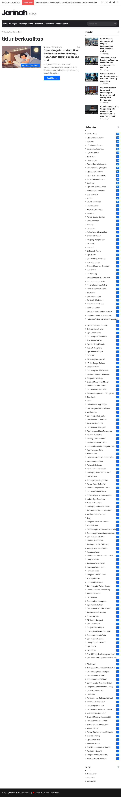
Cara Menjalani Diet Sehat (97, 337)
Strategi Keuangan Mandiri (97, 679)
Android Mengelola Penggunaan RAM (101, 654)
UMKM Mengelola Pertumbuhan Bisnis (101, 529)
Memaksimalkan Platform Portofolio (100, 457)
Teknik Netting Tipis (94, 348)
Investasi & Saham (94, 236)
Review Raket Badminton (96, 484)
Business (90, 141)
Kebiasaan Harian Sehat (96, 567)
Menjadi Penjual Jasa (95, 461)
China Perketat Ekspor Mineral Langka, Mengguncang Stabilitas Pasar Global (107, 45)
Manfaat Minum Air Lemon (97, 442)
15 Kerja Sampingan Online (97, 285)
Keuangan (13, 24)
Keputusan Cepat (93, 743)
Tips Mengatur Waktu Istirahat (98, 408)
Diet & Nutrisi (92, 160)
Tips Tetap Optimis (94, 333)
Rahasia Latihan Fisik (95, 423)
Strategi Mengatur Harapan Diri (99, 717)
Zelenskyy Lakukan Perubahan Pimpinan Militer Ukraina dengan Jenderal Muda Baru (66, 2)
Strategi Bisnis (92, 194)
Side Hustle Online (94, 296)
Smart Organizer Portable (96, 758)
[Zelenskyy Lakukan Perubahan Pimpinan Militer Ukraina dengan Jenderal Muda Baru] (91, 60)
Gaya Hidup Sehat (94, 202)
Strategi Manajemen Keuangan (98, 631)
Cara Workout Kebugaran (96, 427)
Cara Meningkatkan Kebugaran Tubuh (101, 446)
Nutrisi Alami (91, 270)
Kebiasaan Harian (93, 552)
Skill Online (91, 292)
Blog (88, 518)
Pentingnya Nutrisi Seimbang (98, 544)
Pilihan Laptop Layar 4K (96, 359)
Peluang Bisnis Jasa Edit (96, 439)
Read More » (52, 78)
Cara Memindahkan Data (96, 635)
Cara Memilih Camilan (95, 639)
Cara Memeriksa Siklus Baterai (98, 609)
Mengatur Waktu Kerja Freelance (99, 311)
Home (5, 32)
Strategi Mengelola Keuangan (98, 266)
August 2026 (92, 774)
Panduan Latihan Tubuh (96, 702)
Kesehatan (39, 24)
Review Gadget (92, 728)
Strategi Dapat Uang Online (97, 480)
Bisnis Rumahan (93, 221)
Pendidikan (49, 24)
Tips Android (91, 646)
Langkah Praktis (93, 559)
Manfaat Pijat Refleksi (95, 541)
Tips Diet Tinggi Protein (96, 344)
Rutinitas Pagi (92, 274)
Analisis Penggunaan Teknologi (98, 747)
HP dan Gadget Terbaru (96, 363)
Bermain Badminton (94, 435)
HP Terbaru (91, 228)
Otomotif (90, 247)
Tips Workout (92, 476)
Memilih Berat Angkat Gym (97, 405)
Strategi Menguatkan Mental (97, 382)
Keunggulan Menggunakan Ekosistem (101, 668)
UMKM (89, 198)
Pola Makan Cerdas (94, 340)
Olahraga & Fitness (94, 251)
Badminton (91, 213)
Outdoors (90, 183)
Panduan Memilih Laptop (96, 612)
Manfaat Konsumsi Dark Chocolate (100, 556)
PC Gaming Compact (95, 620)
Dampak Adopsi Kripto (95, 627)
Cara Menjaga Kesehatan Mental (99, 709)
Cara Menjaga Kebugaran (96, 601)
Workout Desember (94, 503)
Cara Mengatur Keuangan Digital (99, 683)
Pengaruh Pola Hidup (95, 378)
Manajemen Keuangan (95, 149)
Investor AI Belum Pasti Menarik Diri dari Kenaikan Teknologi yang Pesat (109, 77)
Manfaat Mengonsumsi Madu (98, 488)
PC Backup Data (93, 616)
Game (30, 24)
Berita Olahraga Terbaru (96, 179)
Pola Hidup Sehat (93, 262)
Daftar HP (90, 355)
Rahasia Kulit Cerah (94, 465)
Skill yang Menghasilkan (96, 240)
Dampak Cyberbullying (95, 690)
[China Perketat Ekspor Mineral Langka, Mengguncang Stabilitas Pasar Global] (91, 42)
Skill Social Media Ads (95, 300)
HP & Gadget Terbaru (95, 145)
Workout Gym (92, 454)
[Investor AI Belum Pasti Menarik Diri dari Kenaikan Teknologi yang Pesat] (91, 77)
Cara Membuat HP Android (97, 721)
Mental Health (92, 134)
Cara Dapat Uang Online (96, 175)
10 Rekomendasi (93, 571)
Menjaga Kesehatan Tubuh (97, 548)
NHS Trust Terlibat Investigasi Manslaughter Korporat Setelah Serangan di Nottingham (108, 93)
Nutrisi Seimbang (93, 736)
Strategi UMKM (92, 525)
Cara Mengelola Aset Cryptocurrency (101, 533)
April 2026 (91, 777)
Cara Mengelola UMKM (95, 537)
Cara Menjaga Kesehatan (96, 258)
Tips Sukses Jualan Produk (97, 325)
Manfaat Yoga (92, 412)
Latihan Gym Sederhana (96, 499)
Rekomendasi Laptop (95, 209)
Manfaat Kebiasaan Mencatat (98, 374)
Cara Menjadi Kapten (95, 582)
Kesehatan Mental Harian (96, 713)
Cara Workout (92, 597)
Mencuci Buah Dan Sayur (96, 289)
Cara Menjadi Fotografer (96, 416)
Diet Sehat (91, 694)
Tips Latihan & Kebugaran (96, 164)
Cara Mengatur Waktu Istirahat (98, 586)
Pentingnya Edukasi (94, 751)
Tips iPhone (91, 650)
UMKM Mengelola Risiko (96, 675)
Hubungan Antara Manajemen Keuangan (102, 319)
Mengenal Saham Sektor (96, 575)
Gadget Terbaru (93, 367)
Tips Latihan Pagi (93, 740)
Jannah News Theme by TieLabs (47, 793)
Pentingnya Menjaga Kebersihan (99, 315)
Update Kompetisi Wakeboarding (99, 495)
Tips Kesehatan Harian (95, 138)
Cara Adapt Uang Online (96, 281)
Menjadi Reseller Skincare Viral (98, 277)
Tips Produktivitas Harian (96, 187)
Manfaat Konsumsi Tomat (96, 386)
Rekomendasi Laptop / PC (97, 168)
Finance (90, 224)
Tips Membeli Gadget (95, 352)
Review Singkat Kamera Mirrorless (100, 732)
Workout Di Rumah (94, 593)
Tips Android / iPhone (95, 172)
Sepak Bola (91, 156)
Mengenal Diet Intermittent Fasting (100, 687)
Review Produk (62, 24)
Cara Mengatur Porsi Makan (97, 371)
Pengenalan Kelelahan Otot (97, 755)
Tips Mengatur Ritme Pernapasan (99, 431)
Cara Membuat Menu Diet (96, 389)
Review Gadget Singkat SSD (97, 724)
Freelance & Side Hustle (96, 190)
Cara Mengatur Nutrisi (95, 706)
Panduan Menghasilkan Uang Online (100, 393)
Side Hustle (91, 397)
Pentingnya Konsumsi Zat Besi (98, 473)
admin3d (48, 47)
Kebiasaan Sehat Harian (96, 563)
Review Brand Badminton (96, 469)
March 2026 (91, 781)
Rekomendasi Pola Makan (96, 420)
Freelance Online (93, 308)
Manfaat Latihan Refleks (96, 514)
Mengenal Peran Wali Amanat (98, 522)
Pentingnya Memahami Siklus (98, 507)
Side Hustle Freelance (95, 304)
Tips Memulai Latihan (95, 605)
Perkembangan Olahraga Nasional (100, 698)
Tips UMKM (91, 255)
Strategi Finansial (93, 578)
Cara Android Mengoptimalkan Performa (102, 658)
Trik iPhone (91, 664)
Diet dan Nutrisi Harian (95, 329)
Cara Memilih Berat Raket (96, 491)
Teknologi (23, 24)
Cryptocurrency (93, 206)
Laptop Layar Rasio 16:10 (96, 643)
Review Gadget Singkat (96, 217)
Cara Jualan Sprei (93, 624)
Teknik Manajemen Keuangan (98, 672)
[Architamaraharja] (19, 12)
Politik (89, 401)
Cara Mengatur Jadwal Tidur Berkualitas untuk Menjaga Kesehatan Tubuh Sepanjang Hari (61, 55)
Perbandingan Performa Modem (99, 510)
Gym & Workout (93, 153)
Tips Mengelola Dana (95, 450)
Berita (5, 24)
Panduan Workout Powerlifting (98, 590)
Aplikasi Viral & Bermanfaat (97, 232)
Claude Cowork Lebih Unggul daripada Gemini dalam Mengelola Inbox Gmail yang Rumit (109, 111)
